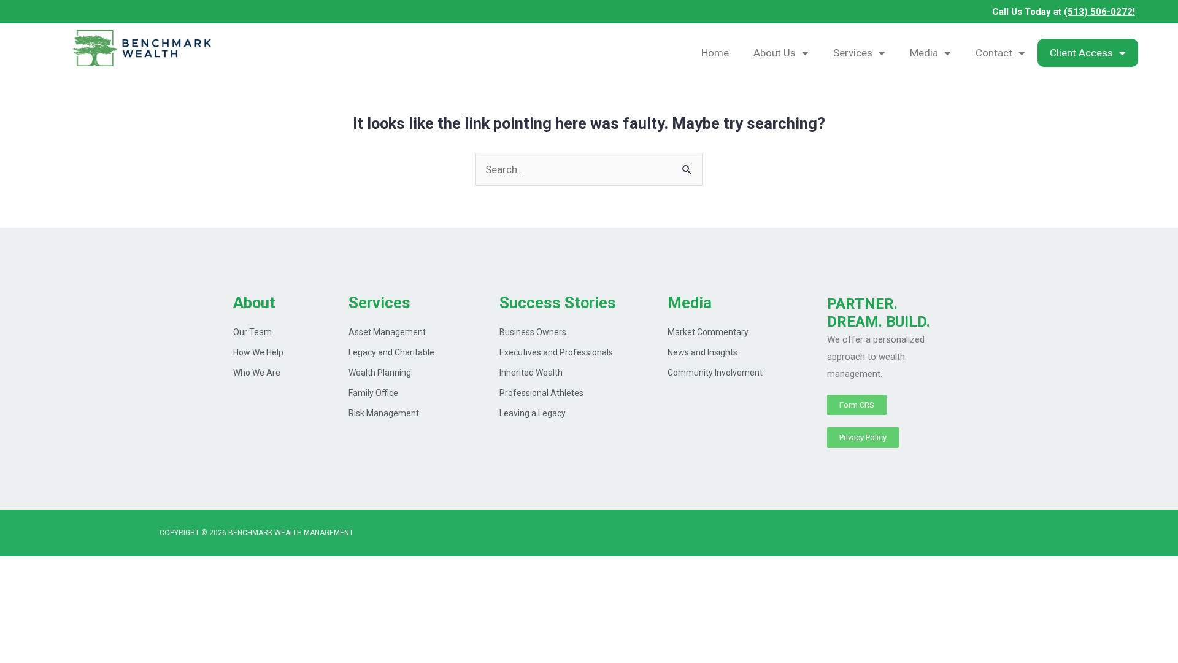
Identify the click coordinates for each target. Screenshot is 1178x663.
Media (924, 53)
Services (852, 53)
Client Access (1081, 53)
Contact (994, 53)
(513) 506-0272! (1099, 11)
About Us (774, 53)
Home (715, 53)
